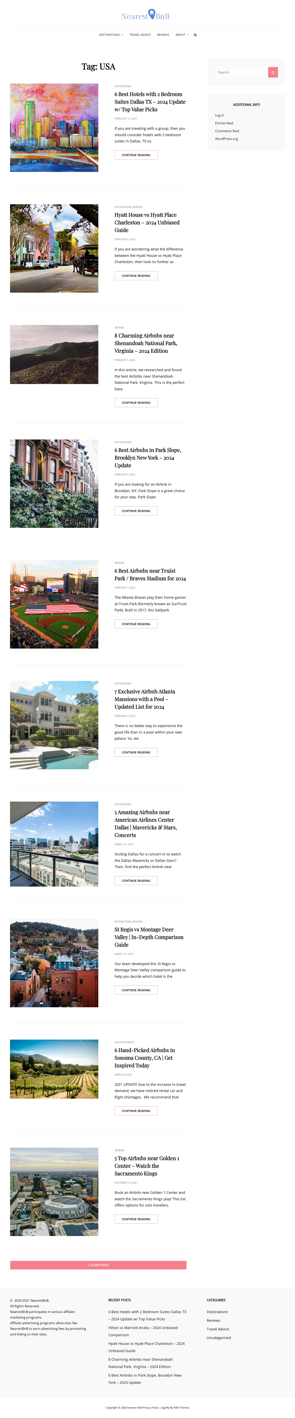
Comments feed (227, 131)
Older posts (100, 1265)
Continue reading (140, 156)
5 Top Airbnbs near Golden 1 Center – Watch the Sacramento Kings (147, 1165)
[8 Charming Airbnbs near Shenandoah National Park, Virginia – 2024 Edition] (54, 354)
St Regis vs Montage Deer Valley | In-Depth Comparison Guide (149, 937)
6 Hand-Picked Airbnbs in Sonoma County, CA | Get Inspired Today (145, 1057)
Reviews (163, 35)
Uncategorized (124, 1042)
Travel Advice (140, 35)
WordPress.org (226, 139)
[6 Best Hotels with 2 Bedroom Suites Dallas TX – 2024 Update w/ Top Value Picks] (54, 128)
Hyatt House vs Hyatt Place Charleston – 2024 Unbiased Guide (147, 222)
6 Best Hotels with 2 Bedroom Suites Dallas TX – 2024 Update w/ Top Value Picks (150, 101)
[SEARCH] (195, 35)
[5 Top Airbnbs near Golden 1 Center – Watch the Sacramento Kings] (54, 1192)
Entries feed (224, 123)
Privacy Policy (151, 1407)
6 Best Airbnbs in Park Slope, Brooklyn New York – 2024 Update (148, 457)
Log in (219, 115)
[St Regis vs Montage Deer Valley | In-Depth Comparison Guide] (54, 963)
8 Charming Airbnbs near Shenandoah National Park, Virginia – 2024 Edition (146, 343)
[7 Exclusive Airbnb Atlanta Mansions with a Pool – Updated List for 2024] (54, 725)
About (180, 35)
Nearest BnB (134, 1407)
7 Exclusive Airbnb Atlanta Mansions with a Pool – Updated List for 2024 (145, 699)
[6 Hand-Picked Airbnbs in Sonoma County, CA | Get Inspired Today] (54, 1069)
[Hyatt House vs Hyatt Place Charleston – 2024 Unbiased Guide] (54, 248)
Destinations (109, 35)
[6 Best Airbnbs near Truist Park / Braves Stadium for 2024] (54, 604)
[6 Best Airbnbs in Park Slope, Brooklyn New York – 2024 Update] (54, 483)
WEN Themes (181, 1407)
